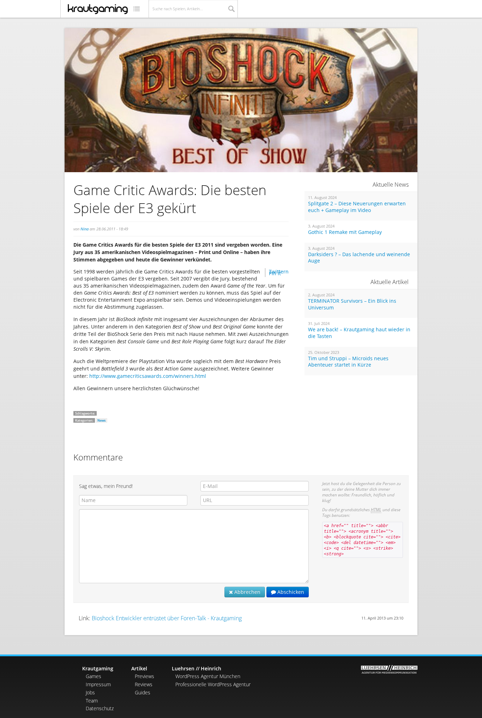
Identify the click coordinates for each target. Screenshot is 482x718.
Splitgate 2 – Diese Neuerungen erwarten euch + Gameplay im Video (357, 206)
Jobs (90, 692)
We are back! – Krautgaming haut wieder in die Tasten (359, 332)
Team (92, 700)
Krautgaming (97, 668)
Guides (142, 692)
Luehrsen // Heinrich (196, 668)
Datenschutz (100, 708)
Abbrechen (246, 592)
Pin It (275, 273)
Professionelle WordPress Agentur (213, 684)
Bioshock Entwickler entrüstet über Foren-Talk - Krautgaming (167, 618)
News (101, 420)
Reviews (143, 684)
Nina (84, 228)
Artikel (139, 668)
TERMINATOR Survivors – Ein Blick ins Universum (352, 304)
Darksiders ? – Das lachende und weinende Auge (359, 257)
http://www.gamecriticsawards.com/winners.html (147, 376)
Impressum (98, 684)
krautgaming (98, 9)
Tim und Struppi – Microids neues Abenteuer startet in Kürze (348, 361)
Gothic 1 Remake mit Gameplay (345, 232)
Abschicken (290, 592)
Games (93, 676)
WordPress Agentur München (207, 676)
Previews (144, 676)
